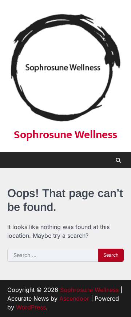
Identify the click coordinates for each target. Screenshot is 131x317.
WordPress (31, 307)
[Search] (118, 160)
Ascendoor (74, 298)
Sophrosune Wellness (65, 134)
